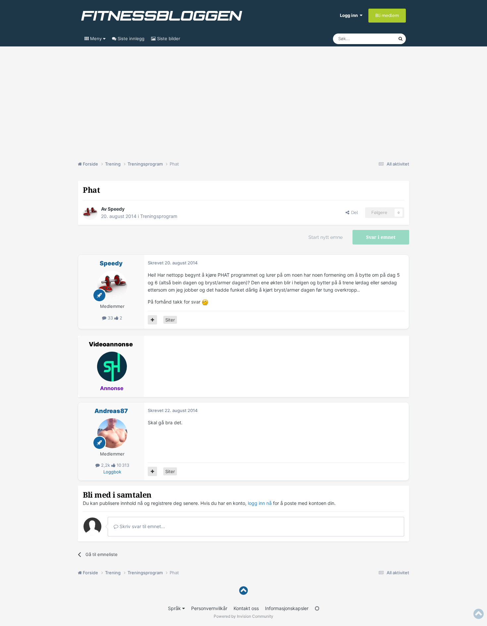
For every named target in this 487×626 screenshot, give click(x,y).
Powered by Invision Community (243, 616)
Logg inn (350, 15)
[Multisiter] (152, 319)
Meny (96, 38)
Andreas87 (111, 410)
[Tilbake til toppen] (243, 590)
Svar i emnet (381, 237)
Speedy (116, 209)
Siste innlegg (130, 38)
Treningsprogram (158, 216)
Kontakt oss (246, 608)
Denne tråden (376, 38)
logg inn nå (260, 503)
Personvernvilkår (209, 608)
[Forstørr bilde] (205, 302)
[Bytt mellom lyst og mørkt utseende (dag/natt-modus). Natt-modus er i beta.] (317, 608)
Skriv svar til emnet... (141, 526)
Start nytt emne (325, 237)
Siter (170, 319)
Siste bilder (168, 38)
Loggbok (112, 471)
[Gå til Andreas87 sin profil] (112, 433)
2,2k (105, 465)
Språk (175, 608)
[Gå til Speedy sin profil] (90, 212)
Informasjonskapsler (286, 608)
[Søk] (400, 39)
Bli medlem (387, 15)
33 (110, 317)
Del (353, 212)
